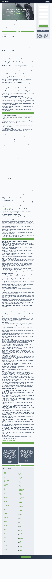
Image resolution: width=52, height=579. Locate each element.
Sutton (5, 533)
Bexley (20, 543)
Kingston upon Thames (7, 514)
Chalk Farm (5, 522)
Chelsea (14, 440)
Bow (19, 481)
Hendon (20, 486)
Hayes (20, 505)
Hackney (20, 478)
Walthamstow (21, 519)
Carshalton (5, 528)
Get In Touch (43, 30)
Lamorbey (20, 530)
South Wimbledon (6, 480)
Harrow (20, 501)
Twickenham (5, 513)
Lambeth (5, 488)
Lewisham (5, 545)
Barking (20, 529)
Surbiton (5, 524)
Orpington (20, 535)
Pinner (20, 522)
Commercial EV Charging (9, 20)
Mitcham (5, 492)
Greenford (20, 477)
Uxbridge (20, 537)
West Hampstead (6, 530)
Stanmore (20, 518)
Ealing (5, 541)
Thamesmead (21, 538)
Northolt (20, 498)
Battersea (10, 440)
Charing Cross (6, 500)
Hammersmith (6, 484)
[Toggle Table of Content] (9, 34)
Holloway (5, 542)
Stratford (20, 502)
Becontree (20, 545)
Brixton (5, 489)
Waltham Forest (21, 521)
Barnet (20, 527)
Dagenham (20, 546)
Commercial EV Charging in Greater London (8, 208)
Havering (20, 551)
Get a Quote (18, 13)
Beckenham (5, 549)
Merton (5, 481)
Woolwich (20, 514)
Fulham (5, 440)
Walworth (5, 506)
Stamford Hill (21, 490)
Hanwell (5, 537)
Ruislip (20, 531)
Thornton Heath (6, 509)
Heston (20, 473)
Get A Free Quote (18, 465)
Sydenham (5, 525)
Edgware (20, 517)
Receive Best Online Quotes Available (18, 112)
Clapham (5, 477)
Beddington (5, 526)
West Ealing (5, 534)
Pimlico (5, 485)
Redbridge (20, 533)
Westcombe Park (21, 489)
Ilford (19, 534)
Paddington (5, 496)
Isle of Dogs (21, 470)
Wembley (5, 550)
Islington (5, 532)
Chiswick (5, 493)
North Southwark (6, 505)
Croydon (5, 536)
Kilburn (5, 510)
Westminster (5, 497)
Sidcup (20, 523)
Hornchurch (20, 550)
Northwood (20, 539)
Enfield (20, 542)
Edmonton (20, 525)
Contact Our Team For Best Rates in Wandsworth (18, 238)
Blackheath (20, 474)
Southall (20, 482)
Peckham (5, 512)
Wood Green (21, 506)
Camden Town (6, 517)
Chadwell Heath (21, 547)
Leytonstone (21, 515)
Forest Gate (21, 513)
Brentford (5, 508)
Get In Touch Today (18, 31)
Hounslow (5, 538)
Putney (3, 440)
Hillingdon (20, 510)
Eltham (20, 509)
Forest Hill (5, 520)
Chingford (20, 541)
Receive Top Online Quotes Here (18, 442)
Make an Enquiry (26, 556)
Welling (20, 526)
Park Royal (5, 521)
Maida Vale (5, 504)
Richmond (5, 501)
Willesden (5, 529)
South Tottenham (21, 497)
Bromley (20, 485)
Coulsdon (20, 494)
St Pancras (5, 516)
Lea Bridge (20, 493)
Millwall (5, 546)
